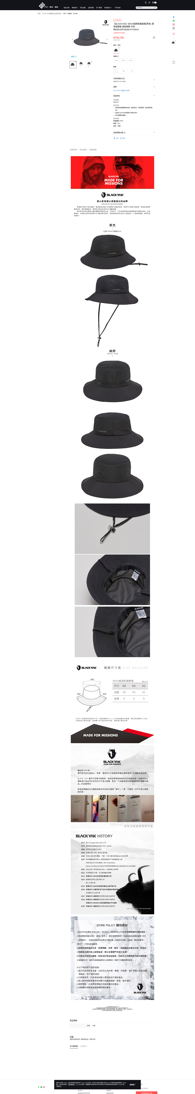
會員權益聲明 (110, 1093)
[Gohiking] (49, 5)
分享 (117, 138)
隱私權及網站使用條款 (84, 1093)
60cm (123, 60)
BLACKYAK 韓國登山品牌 (121, 90)
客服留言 (108, 1090)
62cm (130, 60)
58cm (116, 60)
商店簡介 (80, 1090)
